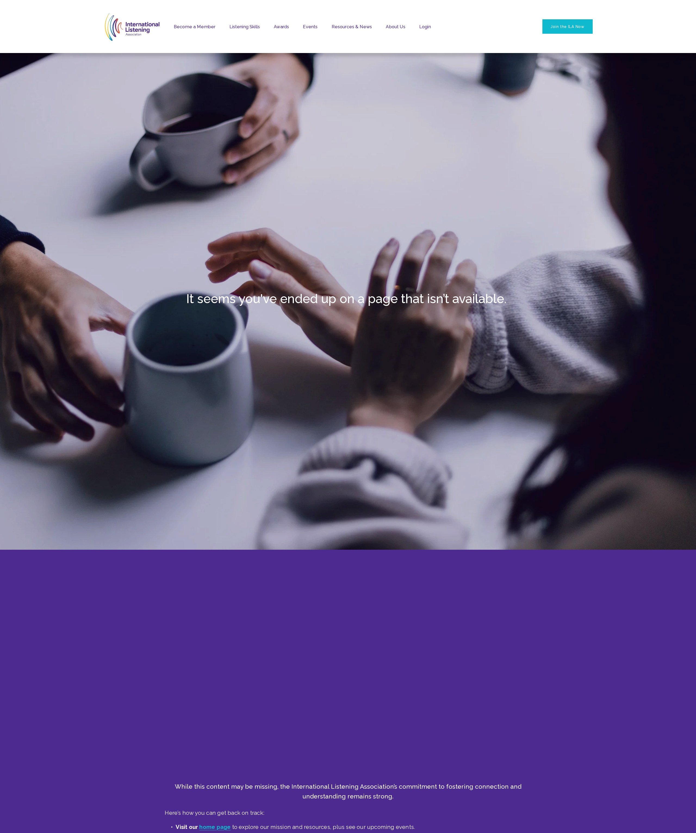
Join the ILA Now (567, 26)
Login (425, 26)
